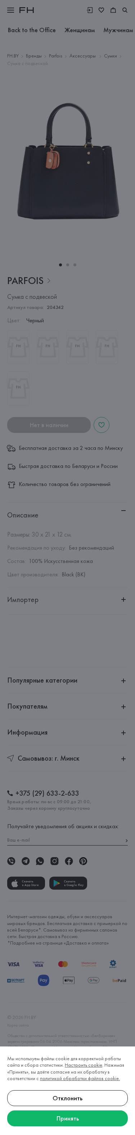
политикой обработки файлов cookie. (80, 1078)
